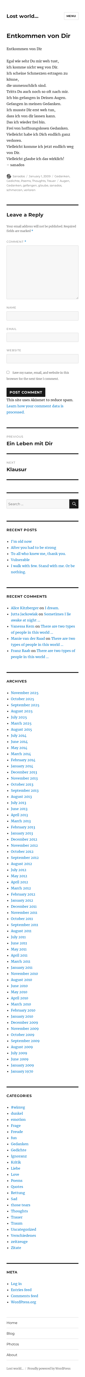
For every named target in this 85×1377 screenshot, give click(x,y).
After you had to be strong (33, 547)
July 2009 (19, 1053)
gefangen (30, 185)
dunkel (17, 1113)
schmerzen (14, 190)
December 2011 (24, 906)
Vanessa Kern (22, 626)
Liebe (15, 1168)
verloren (30, 190)
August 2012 (21, 864)
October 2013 (22, 784)
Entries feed (21, 1290)
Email (12, 329)
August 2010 (21, 980)
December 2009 (24, 1022)
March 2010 (21, 1004)
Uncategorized (23, 1229)
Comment (16, 242)
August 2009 (22, 1047)
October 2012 (22, 851)
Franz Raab (20, 650)
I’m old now (21, 541)
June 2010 (19, 986)
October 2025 (22, 699)
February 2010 (23, 1010)
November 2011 (24, 912)
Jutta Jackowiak (24, 614)
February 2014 (23, 760)
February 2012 (23, 894)
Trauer (51, 181)
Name (11, 307)
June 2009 (20, 1059)
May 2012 (19, 876)
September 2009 (25, 1041)
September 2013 (25, 790)
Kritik (16, 1162)
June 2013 (19, 809)
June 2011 (19, 943)
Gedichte (13, 181)
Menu (71, 16)
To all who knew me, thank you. (38, 553)
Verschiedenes (23, 1235)
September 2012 (25, 857)
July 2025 (19, 717)
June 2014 (19, 741)
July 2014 (18, 735)
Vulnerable (20, 560)
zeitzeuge (19, 1241)
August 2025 (22, 711)
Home (12, 1323)
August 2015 (21, 729)
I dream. (52, 608)
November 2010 (24, 973)
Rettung (18, 1193)
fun (14, 1138)
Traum (16, 1223)
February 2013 (23, 827)
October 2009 (22, 1034)
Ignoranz (19, 1156)
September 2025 (25, 705)
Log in (16, 1283)
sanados (55, 185)
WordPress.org (23, 1302)
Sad (14, 1199)
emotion (18, 1119)
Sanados (19, 176)
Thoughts (39, 181)
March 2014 (21, 754)
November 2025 (25, 693)
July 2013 (18, 802)
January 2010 (22, 1016)
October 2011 (22, 918)
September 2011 (24, 925)
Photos (13, 1344)
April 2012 (19, 882)
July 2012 (18, 870)
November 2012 (24, 845)
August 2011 (21, 931)
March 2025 (21, 723)
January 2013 (22, 833)
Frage (16, 1125)
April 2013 (19, 815)
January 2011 (21, 967)
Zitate (16, 1248)
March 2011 (20, 961)
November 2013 (24, 778)
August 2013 (21, 796)
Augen (64, 181)
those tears (20, 1205)
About (12, 1355)
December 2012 (24, 839)
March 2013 (21, 821)
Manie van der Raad (28, 638)
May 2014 (19, 748)
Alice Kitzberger (25, 608)
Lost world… (22, 16)
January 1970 (22, 1071)
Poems (26, 181)
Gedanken (62, 176)
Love (15, 1174)
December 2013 (24, 772)
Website (14, 350)
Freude (17, 1132)
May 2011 (19, 949)
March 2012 (21, 888)
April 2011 (19, 955)
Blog (11, 1333)
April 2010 (19, 998)
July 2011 (18, 937)
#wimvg (18, 1107)
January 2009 (22, 1065)
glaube (43, 185)
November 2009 (25, 1028)
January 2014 (22, 766)
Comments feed (24, 1296)
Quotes (17, 1186)
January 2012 (22, 900)
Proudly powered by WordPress (49, 1368)
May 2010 (19, 992)
